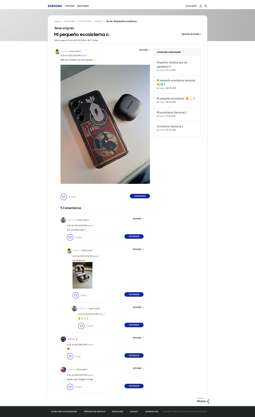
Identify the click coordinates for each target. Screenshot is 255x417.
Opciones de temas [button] (190, 34)
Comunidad (69, 6)
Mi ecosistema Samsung (171, 112)
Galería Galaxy (83, 6)
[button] (145, 50)
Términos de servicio (94, 411)
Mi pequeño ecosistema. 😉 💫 (175, 98)
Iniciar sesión (191, 6)
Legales (134, 411)
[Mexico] (55, 6)
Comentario (140, 196)
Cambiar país (151, 411)
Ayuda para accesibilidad (64, 411)
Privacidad (117, 411)
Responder (134, 236)
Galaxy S (83, 56)
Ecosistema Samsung (169, 126)
